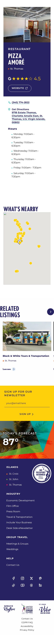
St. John (13, 479)
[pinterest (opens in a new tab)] (40, 578)
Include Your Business (19, 522)
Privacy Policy (27, 630)
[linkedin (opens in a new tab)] (40, 585)
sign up (25, 414)
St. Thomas (15, 484)
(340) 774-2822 (20, 102)
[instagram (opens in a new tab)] (22, 578)
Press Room (13, 511)
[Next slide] (50, 311)
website (18, 88)
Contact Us (12, 565)
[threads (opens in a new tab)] (31, 585)
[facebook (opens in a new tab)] (13, 578)
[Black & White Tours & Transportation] (27, 336)
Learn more (7, 369)
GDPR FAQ (27, 622)
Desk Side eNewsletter (19, 528)
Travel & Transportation (19, 517)
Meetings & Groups (17, 543)
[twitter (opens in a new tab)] (31, 578)
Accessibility (27, 626)
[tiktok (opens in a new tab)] (13, 585)
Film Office (12, 506)
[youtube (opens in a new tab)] (22, 585)
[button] (28, 223)
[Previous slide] (41, 311)
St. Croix (13, 473)
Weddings (12, 549)
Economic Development (20, 500)
